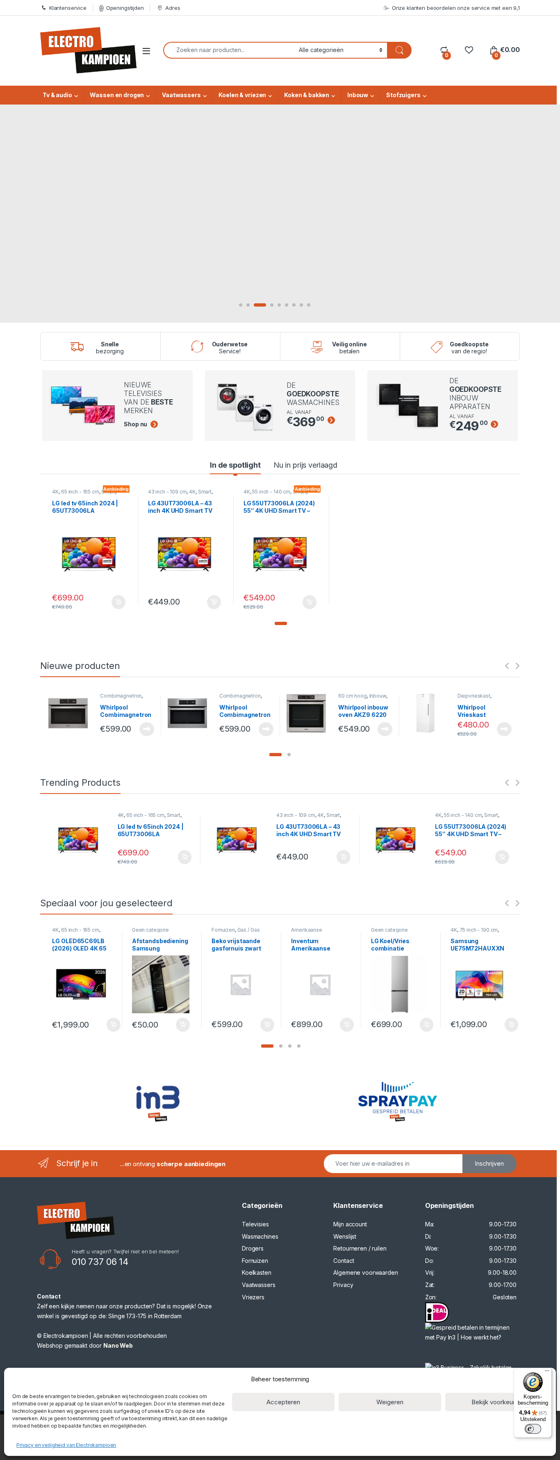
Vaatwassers (181, 94)
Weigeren (389, 1402)
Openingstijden (125, 8)
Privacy (343, 1284)
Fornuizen (223, 930)
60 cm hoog (352, 696)
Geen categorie (150, 930)
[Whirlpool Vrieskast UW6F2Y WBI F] (428, 713)
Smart (205, 492)
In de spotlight (235, 465)
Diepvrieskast (474, 696)
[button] (281, 623)
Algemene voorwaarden (365, 1272)
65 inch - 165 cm (80, 492)
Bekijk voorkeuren (496, 1402)
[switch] (533, 1429)
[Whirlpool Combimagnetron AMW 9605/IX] (71, 713)
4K (55, 492)
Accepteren (283, 1402)
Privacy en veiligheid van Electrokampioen (66, 1445)
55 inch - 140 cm (271, 492)
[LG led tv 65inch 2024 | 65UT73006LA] (81, 840)
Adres (172, 8)
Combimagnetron (120, 696)
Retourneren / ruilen (359, 1248)
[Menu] (547, 1373)
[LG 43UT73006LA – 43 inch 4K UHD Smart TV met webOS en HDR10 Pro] (239, 840)
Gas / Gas (248, 930)
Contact (343, 1260)
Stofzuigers (403, 94)
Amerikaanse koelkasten (306, 932)
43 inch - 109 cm (167, 492)
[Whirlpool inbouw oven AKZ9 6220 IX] (309, 713)
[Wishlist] (468, 50)
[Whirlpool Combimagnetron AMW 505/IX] (190, 713)
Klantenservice (68, 8)
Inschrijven (489, 1163)
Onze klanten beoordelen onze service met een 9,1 (456, 8)
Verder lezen (145, 729)
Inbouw (357, 94)
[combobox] (228, 50)
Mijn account (350, 1224)
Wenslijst (344, 1236)
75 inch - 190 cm (479, 930)
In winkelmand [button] (109, 602)
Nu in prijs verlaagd (305, 465)
